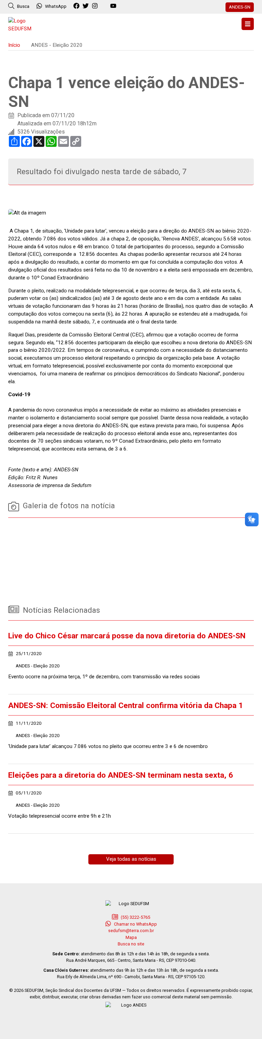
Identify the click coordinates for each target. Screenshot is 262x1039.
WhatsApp (56, 6)
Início (14, 45)
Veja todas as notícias (131, 859)
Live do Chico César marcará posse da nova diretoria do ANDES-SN (127, 635)
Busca (22, 6)
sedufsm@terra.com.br (131, 930)
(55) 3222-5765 (135, 917)
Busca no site (131, 943)
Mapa (131, 937)
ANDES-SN (239, 7)
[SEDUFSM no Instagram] (96, 6)
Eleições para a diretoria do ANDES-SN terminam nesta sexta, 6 (120, 775)
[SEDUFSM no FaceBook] (77, 6)
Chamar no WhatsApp (135, 924)
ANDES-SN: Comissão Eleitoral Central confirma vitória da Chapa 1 (125, 705)
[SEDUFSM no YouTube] (105, 6)
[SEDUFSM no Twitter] (86, 6)
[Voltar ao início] (25, 24)
